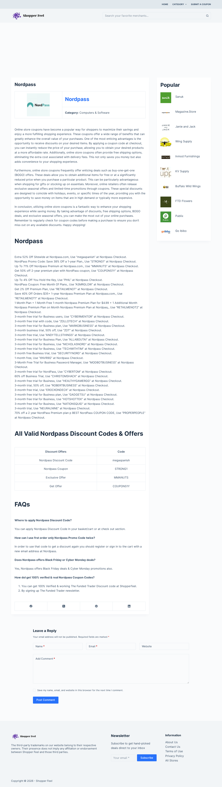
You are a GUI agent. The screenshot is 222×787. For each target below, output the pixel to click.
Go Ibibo (181, 231)
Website (147, 646)
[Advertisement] (111, 48)
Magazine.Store (185, 111)
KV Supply (182, 171)
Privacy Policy (174, 756)
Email (93, 646)
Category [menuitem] (178, 4)
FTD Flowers (183, 201)
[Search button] (207, 15)
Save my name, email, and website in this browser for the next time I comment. (80, 690)
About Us (171, 742)
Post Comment (45, 699)
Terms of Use (174, 751)
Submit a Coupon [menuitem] (201, 4)
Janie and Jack (185, 126)
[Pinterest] (96, 606)
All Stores (171, 760)
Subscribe (146, 757)
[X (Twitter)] (63, 606)
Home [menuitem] (165, 4)
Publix (179, 216)
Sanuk (179, 96)
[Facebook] (31, 606)
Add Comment (45, 658)
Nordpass (77, 99)
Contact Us (172, 746)
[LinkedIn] (129, 606)
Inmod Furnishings (187, 156)
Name (40, 646)
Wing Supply (183, 141)
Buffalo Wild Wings (187, 186)
